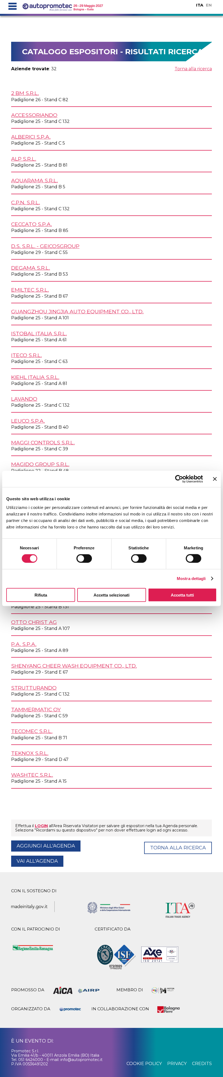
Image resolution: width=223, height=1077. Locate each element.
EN (209, 5)
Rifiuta (41, 594)
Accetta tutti (182, 594)
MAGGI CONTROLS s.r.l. (43, 442)
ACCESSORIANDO (34, 115)
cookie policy (144, 1063)
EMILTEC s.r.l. (30, 289)
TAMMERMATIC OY (36, 709)
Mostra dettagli (191, 578)
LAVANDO (24, 399)
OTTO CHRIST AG (34, 622)
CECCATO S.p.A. (31, 224)
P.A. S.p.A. (23, 644)
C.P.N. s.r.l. (25, 202)
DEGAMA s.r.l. (30, 268)
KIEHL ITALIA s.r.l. (35, 377)
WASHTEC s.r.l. (32, 775)
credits (202, 1063)
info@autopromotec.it (81, 1059)
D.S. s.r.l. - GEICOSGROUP (45, 246)
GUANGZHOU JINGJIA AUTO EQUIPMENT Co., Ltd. (77, 311)
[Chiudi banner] (215, 479)
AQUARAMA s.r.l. (34, 180)
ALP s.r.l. (23, 158)
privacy (177, 1063)
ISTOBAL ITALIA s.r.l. (39, 333)
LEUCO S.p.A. (28, 421)
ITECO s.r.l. (26, 355)
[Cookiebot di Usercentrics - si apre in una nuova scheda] (179, 479)
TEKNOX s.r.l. (29, 753)
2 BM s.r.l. (25, 93)
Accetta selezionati (111, 594)
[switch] (84, 558)
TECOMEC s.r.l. (31, 731)
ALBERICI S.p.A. (31, 136)
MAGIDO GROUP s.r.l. (40, 464)
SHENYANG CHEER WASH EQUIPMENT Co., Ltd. (74, 665)
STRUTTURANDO (34, 687)
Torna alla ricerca (193, 68)
